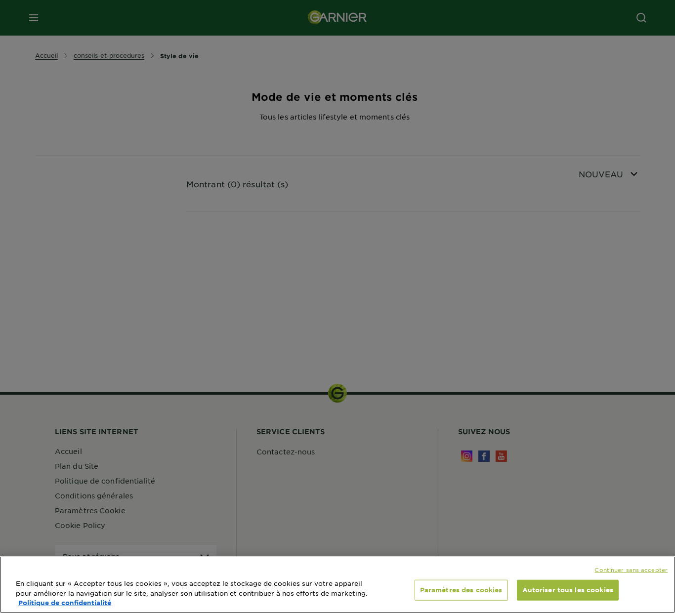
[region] (337, 584)
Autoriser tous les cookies (567, 590)
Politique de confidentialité (64, 603)
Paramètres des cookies (461, 590)
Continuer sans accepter (631, 569)
